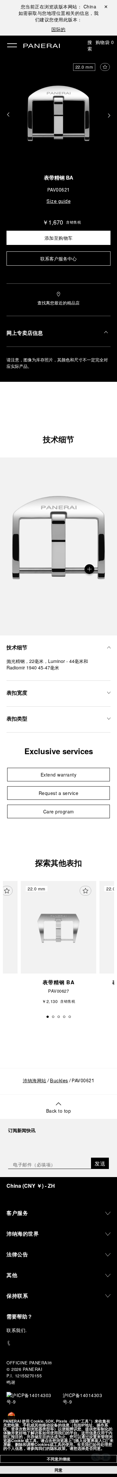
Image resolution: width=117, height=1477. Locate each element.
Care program (58, 811)
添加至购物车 (59, 238)
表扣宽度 (16, 692)
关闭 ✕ (106, 6)
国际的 (58, 29)
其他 (11, 1275)
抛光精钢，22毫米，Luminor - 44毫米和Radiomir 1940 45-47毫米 (47, 664)
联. (16, 1330)
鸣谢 (10, 1382)
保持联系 (17, 1295)
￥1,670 (53, 222)
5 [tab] (70, 1017)
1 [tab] (47, 1017)
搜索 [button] (89, 45)
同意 (58, 1470)
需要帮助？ (19, 1316)
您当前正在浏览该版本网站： (59, 6)
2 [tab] (53, 1017)
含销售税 (73, 222)
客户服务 (17, 1213)
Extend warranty (59, 774)
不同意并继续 (58, 1459)
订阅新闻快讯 (21, 1130)
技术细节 (58, 439)
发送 (100, 1163)
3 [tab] (59, 1017)
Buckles (59, 1081)
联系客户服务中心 (58, 258)
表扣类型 (16, 718)
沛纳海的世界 (22, 1233)
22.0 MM (84, 67)
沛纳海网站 (34, 1081)
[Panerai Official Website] (41, 46)
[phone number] (58, 1343)
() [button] (30, 1185)
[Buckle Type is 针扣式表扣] (89, 569)
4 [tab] (64, 1017)
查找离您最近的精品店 (58, 303)
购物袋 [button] (105, 42)
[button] (8, 115)
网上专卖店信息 (24, 332)
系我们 (18, 1330)
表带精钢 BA (58, 178)
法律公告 (17, 1254)
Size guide (58, 202)
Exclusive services (58, 750)
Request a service (59, 793)
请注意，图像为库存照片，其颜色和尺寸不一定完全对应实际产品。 (57, 363)
